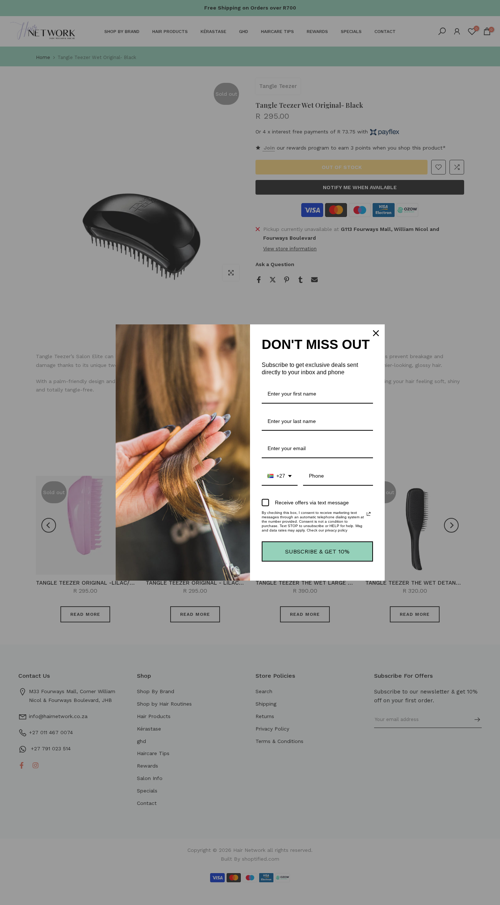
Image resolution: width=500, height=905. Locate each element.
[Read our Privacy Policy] (368, 513)
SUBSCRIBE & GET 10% (317, 551)
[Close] (376, 333)
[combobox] (280, 476)
